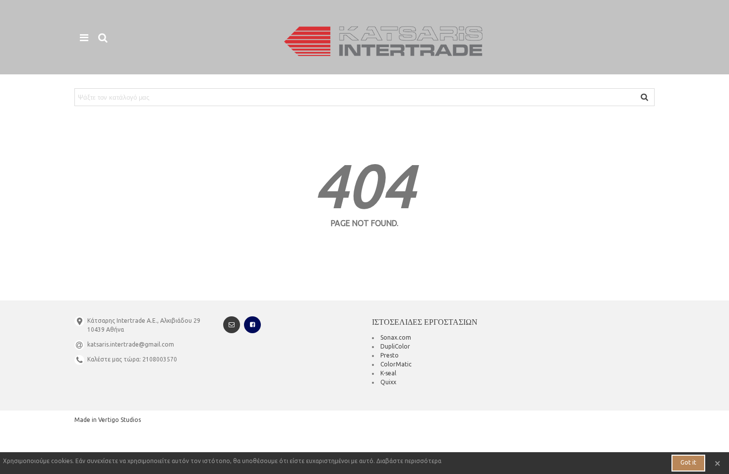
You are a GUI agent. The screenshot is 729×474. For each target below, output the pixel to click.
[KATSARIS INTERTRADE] (383, 41)
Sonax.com (395, 337)
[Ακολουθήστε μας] (252, 324)
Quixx (388, 382)
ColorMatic (396, 364)
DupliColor (395, 346)
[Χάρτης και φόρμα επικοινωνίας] (231, 324)
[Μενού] (83, 37)
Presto (389, 355)
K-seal (388, 373)
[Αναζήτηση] (102, 37)
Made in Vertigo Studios (107, 419)
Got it (688, 462)
